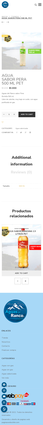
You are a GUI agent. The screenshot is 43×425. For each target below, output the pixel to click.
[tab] (21, 161)
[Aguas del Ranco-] (5, 4)
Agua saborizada (21, 128)
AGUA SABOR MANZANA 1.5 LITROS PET (21, 232)
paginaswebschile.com (10, 422)
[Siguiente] (7, 22)
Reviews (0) (21, 172)
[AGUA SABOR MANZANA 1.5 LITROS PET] (21, 247)
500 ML (22, 186)
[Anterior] (3, 22)
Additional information (21, 161)
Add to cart (27, 114)
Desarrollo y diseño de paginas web (16, 419)
